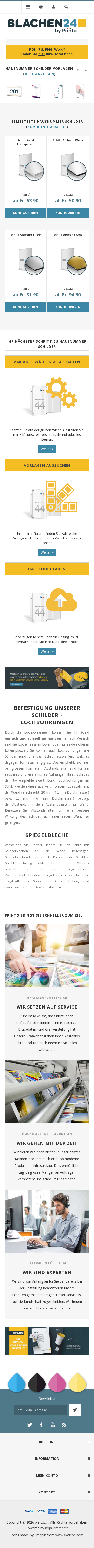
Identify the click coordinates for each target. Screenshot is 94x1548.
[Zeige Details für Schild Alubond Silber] (25, 262)
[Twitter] (30, 1425)
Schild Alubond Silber (25, 234)
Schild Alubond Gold (68, 234)
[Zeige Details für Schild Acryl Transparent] (25, 168)
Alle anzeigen (39, 74)
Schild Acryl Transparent (26, 142)
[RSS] (64, 1425)
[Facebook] (41, 1425)
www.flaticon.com (69, 1535)
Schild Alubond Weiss (68, 140)
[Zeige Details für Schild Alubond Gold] (68, 262)
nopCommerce (56, 1528)
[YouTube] (53, 1425)
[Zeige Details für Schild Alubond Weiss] (68, 168)
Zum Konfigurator (47, 126)
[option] (14, 91)
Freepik (40, 1535)
